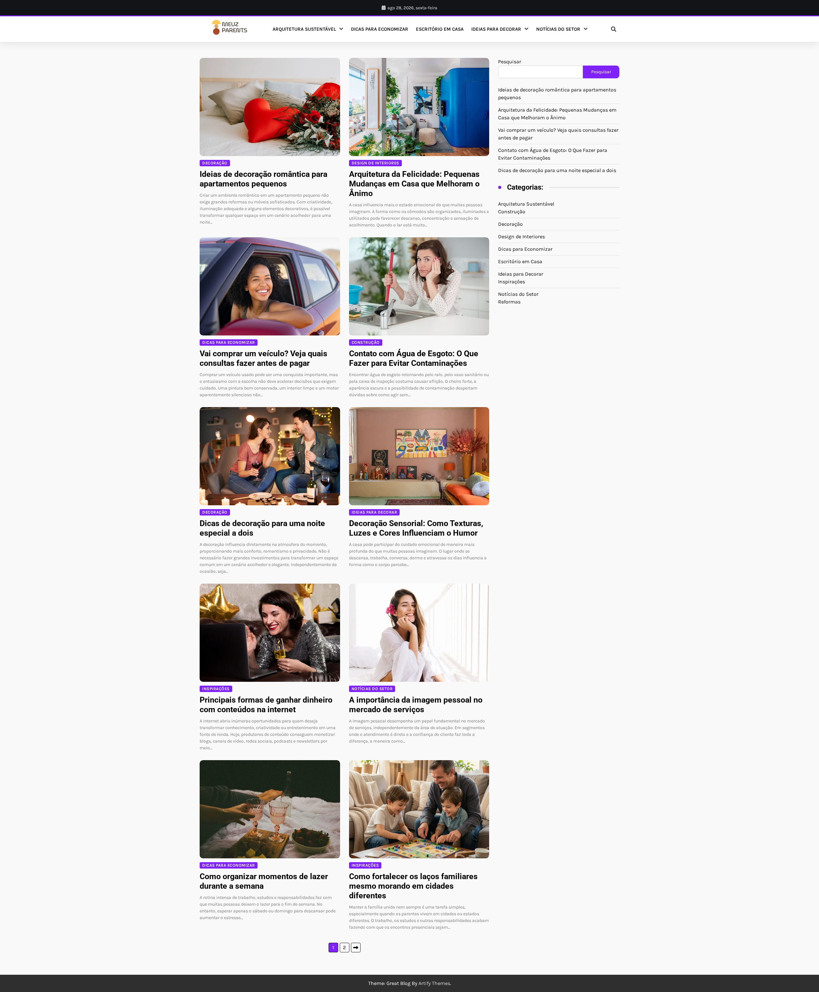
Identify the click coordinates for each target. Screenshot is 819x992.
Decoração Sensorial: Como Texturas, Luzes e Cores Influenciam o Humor (416, 528)
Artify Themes (434, 983)
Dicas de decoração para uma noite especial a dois (557, 170)
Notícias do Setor (558, 29)
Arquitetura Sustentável (304, 29)
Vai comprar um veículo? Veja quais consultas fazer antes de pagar (263, 358)
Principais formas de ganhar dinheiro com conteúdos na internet (266, 704)
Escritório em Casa (440, 29)
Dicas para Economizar (379, 29)
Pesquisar (509, 62)
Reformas (509, 302)
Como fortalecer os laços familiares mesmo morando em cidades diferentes (413, 886)
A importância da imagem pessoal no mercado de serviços (415, 704)
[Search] (613, 29)
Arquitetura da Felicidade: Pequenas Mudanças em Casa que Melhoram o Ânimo (414, 183)
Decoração (214, 163)
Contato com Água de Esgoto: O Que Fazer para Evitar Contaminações (413, 358)
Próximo (356, 947)
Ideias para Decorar (496, 29)
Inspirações (216, 688)
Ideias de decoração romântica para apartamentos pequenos (263, 178)
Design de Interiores (375, 163)
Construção (366, 342)
